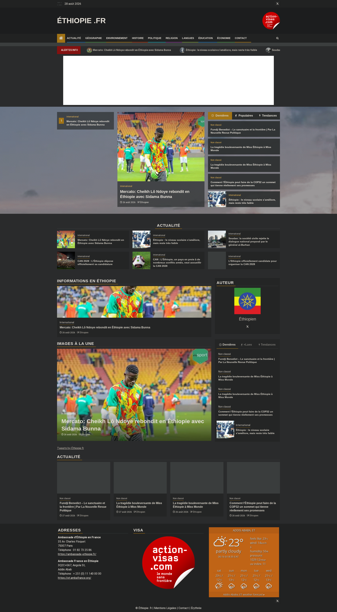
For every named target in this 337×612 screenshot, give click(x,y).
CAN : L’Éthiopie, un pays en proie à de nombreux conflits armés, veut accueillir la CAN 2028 (177, 262)
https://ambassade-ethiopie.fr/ (77, 554)
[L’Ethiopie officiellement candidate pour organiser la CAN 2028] (217, 260)
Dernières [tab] (222, 115)
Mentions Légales (165, 608)
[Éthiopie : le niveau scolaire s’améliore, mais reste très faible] (217, 199)
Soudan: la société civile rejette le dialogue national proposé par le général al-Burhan (249, 241)
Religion (172, 38)
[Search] (277, 38)
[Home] (61, 38)
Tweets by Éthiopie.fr (70, 448)
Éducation (205, 38)
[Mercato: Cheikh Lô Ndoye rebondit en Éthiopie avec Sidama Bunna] (160, 146)
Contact (241, 38)
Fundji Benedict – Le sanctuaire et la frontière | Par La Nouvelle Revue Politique (83, 507)
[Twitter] (247, 326)
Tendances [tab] (269, 115)
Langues (188, 38)
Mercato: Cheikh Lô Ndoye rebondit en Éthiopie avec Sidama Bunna (130, 50)
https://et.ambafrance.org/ (74, 578)
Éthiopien (144, 202)
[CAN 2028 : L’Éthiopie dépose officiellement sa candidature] (66, 260)
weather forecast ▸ (244, 594)
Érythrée (196, 608)
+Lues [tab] (248, 344)
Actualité (74, 38)
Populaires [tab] (245, 115)
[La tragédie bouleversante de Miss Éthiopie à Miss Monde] (140, 478)
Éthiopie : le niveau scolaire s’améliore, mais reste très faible (219, 50)
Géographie (93, 38)
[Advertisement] (168, 80)
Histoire (138, 38)
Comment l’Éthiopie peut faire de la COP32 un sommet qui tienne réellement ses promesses (253, 507)
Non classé (216, 125)
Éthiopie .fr (81, 20)
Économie (223, 38)
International (73, 116)
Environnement (117, 38)
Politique (154, 38)
